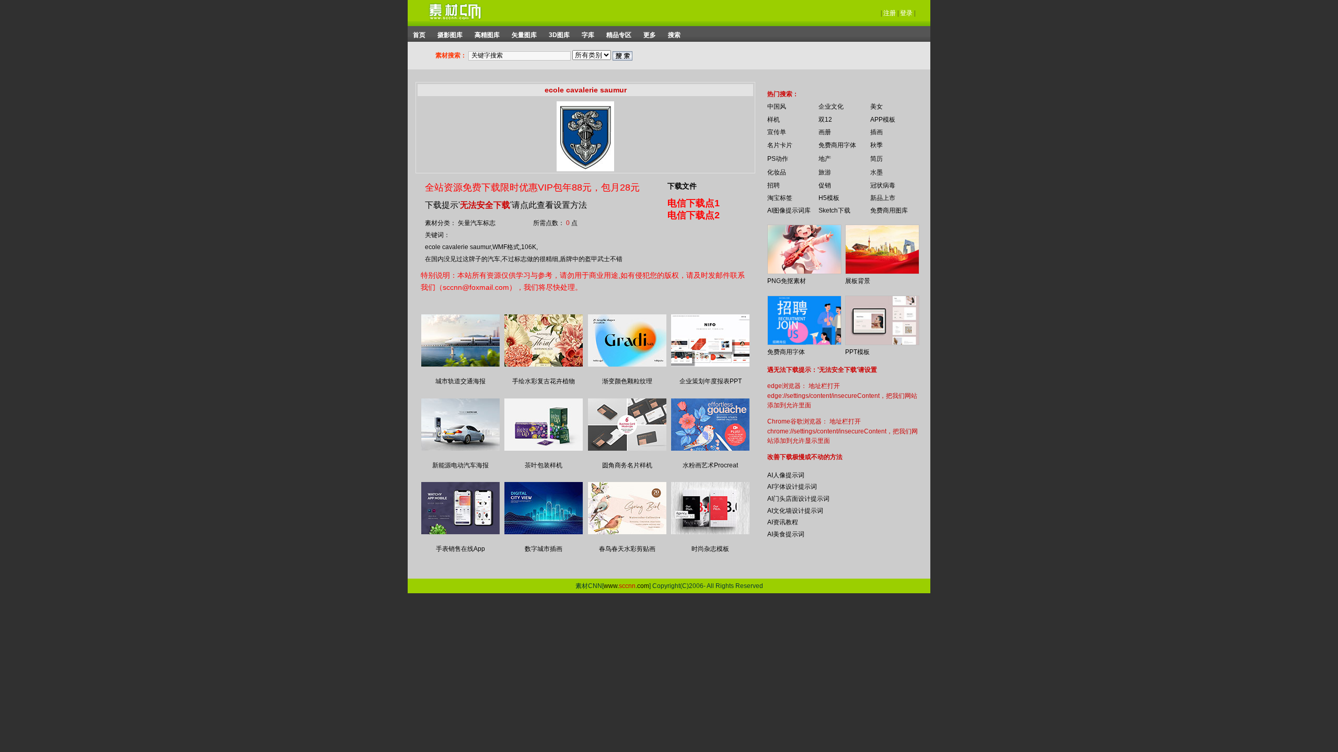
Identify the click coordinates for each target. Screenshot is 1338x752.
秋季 (876, 145)
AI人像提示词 (785, 475)
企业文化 (831, 106)
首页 (419, 35)
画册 (824, 132)
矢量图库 (524, 35)
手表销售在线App (460, 549)
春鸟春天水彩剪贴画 (627, 549)
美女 (876, 106)
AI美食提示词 (785, 534)
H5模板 (828, 198)
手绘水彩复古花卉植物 (543, 381)
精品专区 (618, 35)
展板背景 (857, 281)
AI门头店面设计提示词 (798, 498)
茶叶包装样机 (543, 465)
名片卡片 (779, 145)
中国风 (776, 106)
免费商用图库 (889, 210)
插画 (876, 132)
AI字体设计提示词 (792, 486)
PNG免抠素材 (786, 281)
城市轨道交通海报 (460, 381)
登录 (906, 13)
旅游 (824, 172)
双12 (825, 119)
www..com (626, 586)
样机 (773, 119)
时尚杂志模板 (710, 549)
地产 (824, 158)
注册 (889, 13)
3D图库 (559, 35)
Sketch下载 (834, 210)
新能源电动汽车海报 (460, 465)
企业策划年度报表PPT (710, 381)
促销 (824, 185)
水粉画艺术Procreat (710, 465)
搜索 (674, 35)
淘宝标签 (779, 198)
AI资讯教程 (782, 522)
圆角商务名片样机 (627, 465)
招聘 (773, 185)
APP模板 (882, 119)
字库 (588, 35)
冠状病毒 (882, 185)
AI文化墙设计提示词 (795, 510)
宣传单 (776, 132)
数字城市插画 (543, 549)
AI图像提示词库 (789, 210)
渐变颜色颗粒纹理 (627, 381)
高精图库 (487, 35)
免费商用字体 (837, 145)
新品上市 (882, 198)
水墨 (876, 172)
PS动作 (777, 158)
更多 (649, 35)
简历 (876, 158)
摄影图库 (450, 35)
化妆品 (776, 172)
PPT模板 (857, 352)
